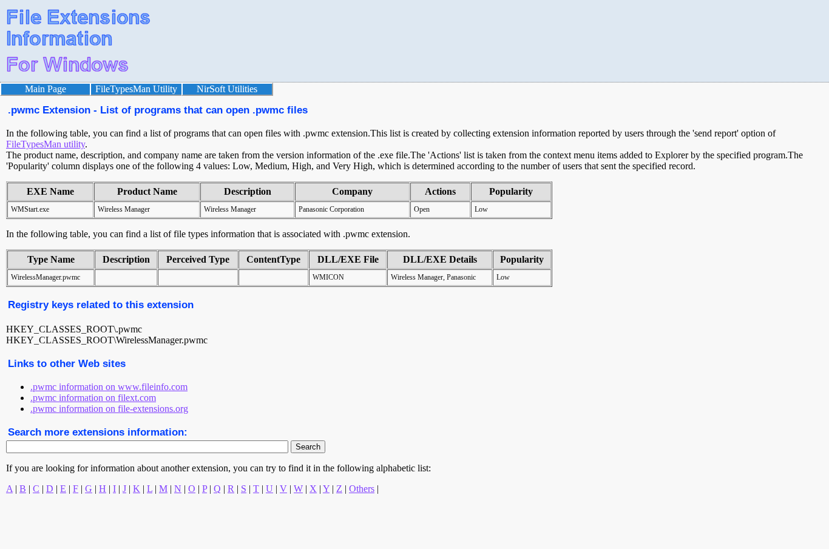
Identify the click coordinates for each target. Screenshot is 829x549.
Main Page (45, 89)
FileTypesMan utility (45, 144)
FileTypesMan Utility (136, 89)
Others (361, 488)
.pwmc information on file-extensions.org (109, 408)
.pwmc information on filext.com (93, 397)
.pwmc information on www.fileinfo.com (109, 387)
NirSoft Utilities (227, 89)
